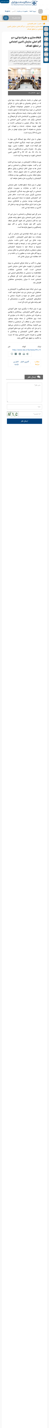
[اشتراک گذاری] (27, 354)
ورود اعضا (33, 11)
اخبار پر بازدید (16, 363)
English (7, 11)
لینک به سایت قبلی (5, 1)
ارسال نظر (24, 421)
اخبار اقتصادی (31, 23)
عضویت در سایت (22, 11)
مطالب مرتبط (36, 363)
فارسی (14, 11)
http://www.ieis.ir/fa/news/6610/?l (26, 350)
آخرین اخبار (25, 361)
